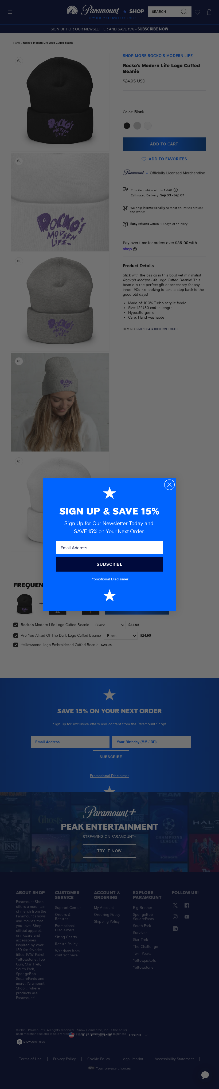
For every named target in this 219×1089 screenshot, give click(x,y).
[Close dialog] (169, 484)
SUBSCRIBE (110, 564)
